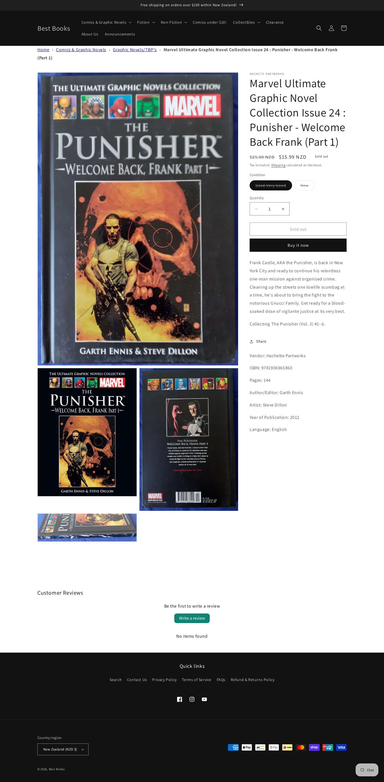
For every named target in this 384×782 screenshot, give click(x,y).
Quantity (257, 198)
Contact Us (137, 679)
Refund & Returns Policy (253, 679)
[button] (106, 22)
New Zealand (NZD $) (60, 749)
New (308, 186)
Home (43, 50)
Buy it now (298, 245)
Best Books (57, 769)
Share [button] (261, 341)
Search (116, 679)
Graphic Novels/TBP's (135, 50)
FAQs (221, 679)
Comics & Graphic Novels (81, 50)
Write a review (192, 618)
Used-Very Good (274, 186)
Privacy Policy (164, 679)
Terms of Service (196, 679)
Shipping (278, 165)
